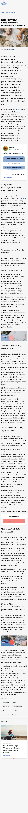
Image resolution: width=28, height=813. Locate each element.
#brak (14, 702)
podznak (16, 110)
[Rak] (4, 153)
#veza (4, 715)
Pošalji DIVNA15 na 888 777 (15, 167)
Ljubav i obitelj (6, 16)
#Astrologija (5, 702)
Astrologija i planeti (8, 12)
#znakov (12, 715)
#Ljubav (4, 710)
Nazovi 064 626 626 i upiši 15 (15, 159)
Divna (13, 49)
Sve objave (6, 9)
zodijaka (21, 198)
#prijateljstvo (14, 710)
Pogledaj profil (7, 177)
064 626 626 (15, 521)
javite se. (11, 227)
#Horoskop (5, 706)
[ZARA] (4, 3)
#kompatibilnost (17, 706)
